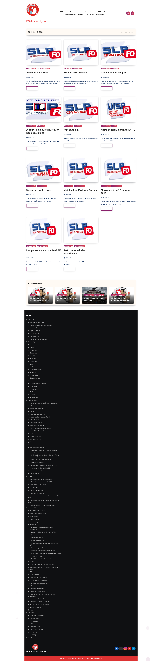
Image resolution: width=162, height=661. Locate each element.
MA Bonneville (34, 397)
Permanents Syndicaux (37, 322)
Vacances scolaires (36, 436)
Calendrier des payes (36, 490)
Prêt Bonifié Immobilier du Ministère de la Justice (46, 553)
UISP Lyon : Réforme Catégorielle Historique (43, 403)
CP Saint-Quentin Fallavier (38, 383)
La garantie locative (37, 537)
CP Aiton (32, 394)
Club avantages (34, 618)
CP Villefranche (41, 186)
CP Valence (115, 68)
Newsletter (100, 15)
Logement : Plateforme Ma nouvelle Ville (43, 532)
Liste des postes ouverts (37, 447)
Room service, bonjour (114, 72)
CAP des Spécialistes (38, 462)
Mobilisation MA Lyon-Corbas (80, 190)
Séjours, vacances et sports (38, 513)
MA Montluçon (34, 353)
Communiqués (76, 12)
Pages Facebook (35, 330)
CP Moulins (40, 125)
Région (114, 125)
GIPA (31, 433)
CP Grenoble (34, 389)
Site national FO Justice (37, 615)
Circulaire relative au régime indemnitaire (42, 505)
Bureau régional (34, 328)
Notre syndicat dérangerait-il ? (118, 129)
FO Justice (89, 15)
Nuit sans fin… (72, 129)
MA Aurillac (33, 358)
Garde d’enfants (34, 519)
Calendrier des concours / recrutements (42, 406)
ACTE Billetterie (34, 574)
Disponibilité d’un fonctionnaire (39, 431)
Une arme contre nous (38, 190)
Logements (33, 524)
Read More (31, 88)
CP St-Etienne (34, 367)
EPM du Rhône (34, 375)
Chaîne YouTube (35, 333)
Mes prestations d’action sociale (39, 604)
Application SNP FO (36, 626)
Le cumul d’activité (35, 439)
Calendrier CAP (34, 473)
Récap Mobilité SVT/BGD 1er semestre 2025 (43, 465)
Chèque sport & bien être (37, 599)
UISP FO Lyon (99, 295)
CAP (100, 12)
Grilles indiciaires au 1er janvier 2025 (41, 482)
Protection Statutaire (36, 422)
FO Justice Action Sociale (37, 510)
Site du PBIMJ (37, 556)
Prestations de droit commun (38, 577)
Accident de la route (37, 72)
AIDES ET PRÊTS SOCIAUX (39, 580)
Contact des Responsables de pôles (41, 325)
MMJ (31, 572)
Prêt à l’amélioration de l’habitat (41, 559)
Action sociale (70, 15)
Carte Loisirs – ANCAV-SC (38, 591)
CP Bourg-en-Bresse (43, 68)
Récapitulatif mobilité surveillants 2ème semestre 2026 (121, 300)
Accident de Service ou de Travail (40, 417)
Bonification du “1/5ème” (37, 425)
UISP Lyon (64, 12)
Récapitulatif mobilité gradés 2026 (40, 468)
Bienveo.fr (34, 535)
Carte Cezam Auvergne (37, 588)
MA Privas (33, 372)
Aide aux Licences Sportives (38, 583)
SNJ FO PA (33, 632)
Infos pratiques (90, 12)
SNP (31, 344)
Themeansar (100, 658)
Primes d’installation (37, 540)
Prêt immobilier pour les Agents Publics (43, 550)
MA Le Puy (33, 364)
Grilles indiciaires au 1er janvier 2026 (41, 479)
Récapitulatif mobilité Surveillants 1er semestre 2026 (39, 300)
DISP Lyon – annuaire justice (38, 339)
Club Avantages (34, 522)
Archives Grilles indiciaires (38, 484)
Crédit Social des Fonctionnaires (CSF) (42, 564)
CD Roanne (67, 68)
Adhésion (32, 624)
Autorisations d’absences (37, 414)
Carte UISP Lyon (35, 336)
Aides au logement (37, 548)
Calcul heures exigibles (37, 493)
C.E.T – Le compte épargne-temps (40, 428)
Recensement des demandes (39, 471)
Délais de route (34, 420)
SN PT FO (33, 635)
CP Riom (32, 356)
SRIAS (32, 561)
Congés (32, 411)
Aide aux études (34, 586)
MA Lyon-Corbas (79, 186)
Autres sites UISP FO (36, 629)
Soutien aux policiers (76, 72)
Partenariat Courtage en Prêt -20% (40, 601)
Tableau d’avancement (36, 408)
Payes (106, 12)
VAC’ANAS (34, 621)
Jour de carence (34, 487)
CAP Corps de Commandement (41, 459)
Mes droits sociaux (35, 607)
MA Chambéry (34, 392)
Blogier (92, 658)
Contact (81, 15)
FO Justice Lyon (36, 21)
